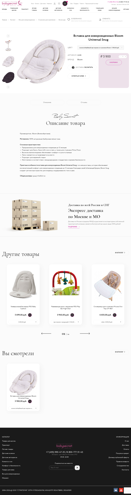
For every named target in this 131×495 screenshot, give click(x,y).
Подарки (76, 3)
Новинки (49, 3)
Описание (47, 102)
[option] (8, 61)
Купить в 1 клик (78, 76)
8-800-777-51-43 (124, 2)
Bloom (80, 60)
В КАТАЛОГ (119, 253)
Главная (4, 20)
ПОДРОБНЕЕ (72, 227)
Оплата (37, 3)
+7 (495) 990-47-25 (113, 2)
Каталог (12, 20)
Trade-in (82, 3)
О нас (127, 441)
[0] (64, 5)
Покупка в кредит (122, 453)
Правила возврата (122, 461)
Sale (71, 3)
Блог (32, 3)
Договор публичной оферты (118, 457)
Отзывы (84, 102)
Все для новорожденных (27, 20)
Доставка (43, 3)
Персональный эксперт (91, 3)
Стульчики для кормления (46, 20)
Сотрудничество (123, 466)
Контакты (125, 470)
